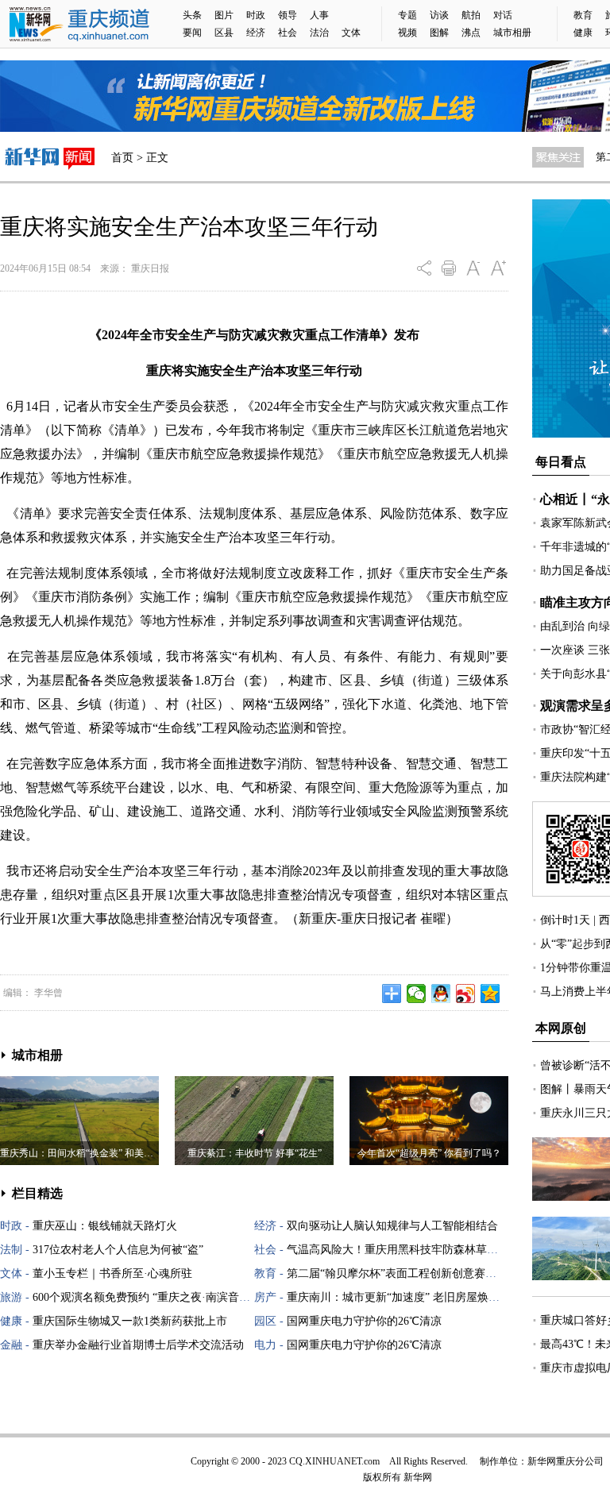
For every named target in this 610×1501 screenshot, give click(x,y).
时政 (255, 15)
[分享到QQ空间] (490, 993)
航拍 (471, 15)
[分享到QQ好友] (441, 993)
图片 (224, 15)
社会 (287, 32)
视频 (407, 32)
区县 (224, 32)
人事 (319, 15)
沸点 (471, 32)
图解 (439, 32)
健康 (583, 32)
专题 (407, 15)
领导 (287, 15)
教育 (583, 15)
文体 (351, 32)
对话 (502, 15)
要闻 (192, 32)
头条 (192, 15)
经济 (255, 32)
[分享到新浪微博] (466, 993)
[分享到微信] (417, 993)
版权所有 (382, 1477)
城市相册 (512, 32)
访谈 (439, 15)
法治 (319, 32)
